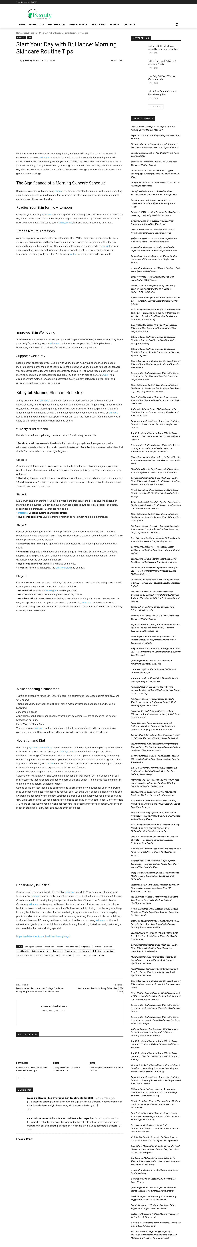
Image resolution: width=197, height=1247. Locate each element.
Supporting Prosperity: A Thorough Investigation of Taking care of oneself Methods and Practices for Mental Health (154, 1234)
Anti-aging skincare (33, 946)
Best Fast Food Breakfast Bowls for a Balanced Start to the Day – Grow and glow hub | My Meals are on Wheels (156, 312)
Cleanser (97, 946)
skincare (44, 157)
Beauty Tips (29, 33)
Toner (101, 955)
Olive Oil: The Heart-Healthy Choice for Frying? (156, 738)
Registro (135, 135)
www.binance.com (140, 229)
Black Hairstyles (138, 1196)
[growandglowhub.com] (18, 60)
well (105, 374)
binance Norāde (138, 276)
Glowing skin (70, 951)
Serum (38, 955)
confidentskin (23, 951)
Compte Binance (138, 182)
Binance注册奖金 (139, 212)
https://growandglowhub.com (53, 1010)
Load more (155, 106)
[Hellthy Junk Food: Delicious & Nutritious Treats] (70, 1052)
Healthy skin (84, 951)
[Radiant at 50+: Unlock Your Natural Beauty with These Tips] (33, 1052)
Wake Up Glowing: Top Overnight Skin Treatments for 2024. (60, 1097)
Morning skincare (25, 955)
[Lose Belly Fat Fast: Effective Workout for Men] (106, 1052)
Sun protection (89, 955)
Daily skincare (38, 951)
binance (134, 161)
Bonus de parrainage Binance (145, 256)
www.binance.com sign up (143, 126)
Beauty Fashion (138, 1205)
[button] (177, 24)
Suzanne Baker (138, 1231)
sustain (50, 763)
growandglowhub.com (33, 60)
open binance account (141, 152)
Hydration (96, 951)
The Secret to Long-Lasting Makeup (155, 541)
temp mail (136, 606)
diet (48, 951)
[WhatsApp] (60, 68)
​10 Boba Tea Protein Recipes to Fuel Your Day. (152, 1137)
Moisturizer (109, 951)
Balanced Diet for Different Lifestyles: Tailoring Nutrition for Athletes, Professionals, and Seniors (155, 598)
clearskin (108, 946)
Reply (29, 1109)
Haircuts (135, 1222)
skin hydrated (64, 222)
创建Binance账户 (139, 238)
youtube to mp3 (138, 669)
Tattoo (134, 1213)
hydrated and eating (39, 747)
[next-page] (23, 1078)
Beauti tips (49, 946)
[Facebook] (38, 68)
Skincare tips (66, 955)
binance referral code (141, 170)
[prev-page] (18, 1078)
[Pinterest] (53, 68)
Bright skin (85, 946)
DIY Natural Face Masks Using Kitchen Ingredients (154, 1140)
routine (73, 254)
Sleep (77, 955)
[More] (67, 68)
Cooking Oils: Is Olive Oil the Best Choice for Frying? (155, 735)
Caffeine (23, 512)
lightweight (50, 590)
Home (19, 33)
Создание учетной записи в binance (149, 200)
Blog (29, 37)
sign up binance (138, 220)
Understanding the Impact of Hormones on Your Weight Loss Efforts (154, 259)
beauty (60, 946)
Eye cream (57, 951)
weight (106, 246)
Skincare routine (51, 955)
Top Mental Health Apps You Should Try (158, 472)
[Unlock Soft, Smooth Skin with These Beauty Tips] (138, 95)
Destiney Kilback (139, 1178)
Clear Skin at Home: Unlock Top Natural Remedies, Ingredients (62, 1118)
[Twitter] (45, 68)
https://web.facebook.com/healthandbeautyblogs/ (43, 936)
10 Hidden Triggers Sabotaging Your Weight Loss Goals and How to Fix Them (155, 173)
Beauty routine (72, 946)
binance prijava (138, 144)
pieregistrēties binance (142, 191)
